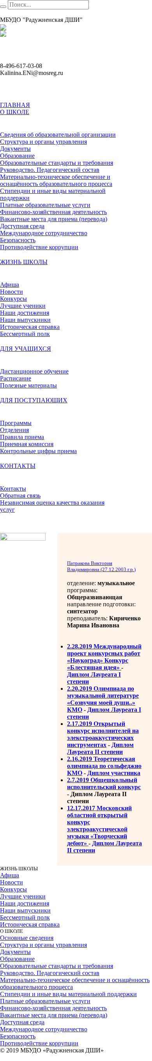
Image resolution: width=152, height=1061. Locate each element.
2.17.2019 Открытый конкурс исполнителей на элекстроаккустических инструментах (103, 734)
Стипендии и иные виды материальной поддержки (68, 994)
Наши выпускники (25, 910)
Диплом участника (113, 773)
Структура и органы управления (43, 944)
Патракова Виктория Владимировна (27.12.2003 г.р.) (101, 566)
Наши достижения (24, 903)
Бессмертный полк (25, 917)
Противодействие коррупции (39, 1043)
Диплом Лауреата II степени (100, 748)
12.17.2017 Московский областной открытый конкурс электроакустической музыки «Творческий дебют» (99, 826)
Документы (15, 951)
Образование (17, 959)
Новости (11, 882)
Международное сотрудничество (43, 1029)
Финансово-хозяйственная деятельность (53, 1008)
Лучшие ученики (23, 896)
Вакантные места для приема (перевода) (53, 1015)
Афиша (9, 875)
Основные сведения (26, 937)
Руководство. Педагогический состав (49, 973)
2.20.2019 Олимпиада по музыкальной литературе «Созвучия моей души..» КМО (103, 699)
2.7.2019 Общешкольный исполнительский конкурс (104, 783)
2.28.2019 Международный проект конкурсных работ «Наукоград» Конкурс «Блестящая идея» (104, 657)
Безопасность (17, 1036)
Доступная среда (22, 1022)
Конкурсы (13, 889)
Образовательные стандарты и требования (56, 966)
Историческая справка (30, 924)
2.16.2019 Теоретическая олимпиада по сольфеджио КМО (104, 766)
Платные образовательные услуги (45, 1001)
